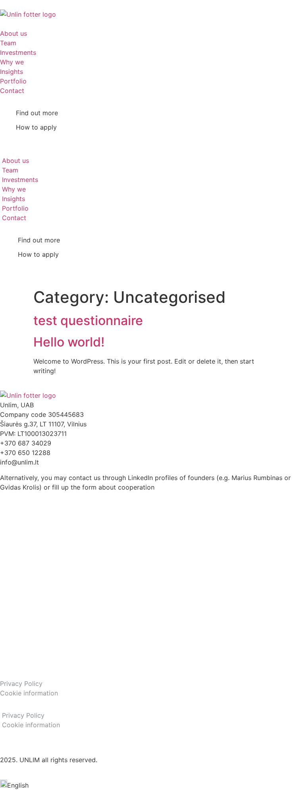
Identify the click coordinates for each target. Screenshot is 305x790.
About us (13, 33)
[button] (10, 137)
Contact (12, 91)
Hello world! (68, 342)
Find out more (37, 113)
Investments (18, 52)
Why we (12, 62)
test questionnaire (88, 320)
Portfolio (13, 81)
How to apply (36, 127)
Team (8, 43)
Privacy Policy (21, 683)
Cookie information (29, 693)
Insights (11, 72)
